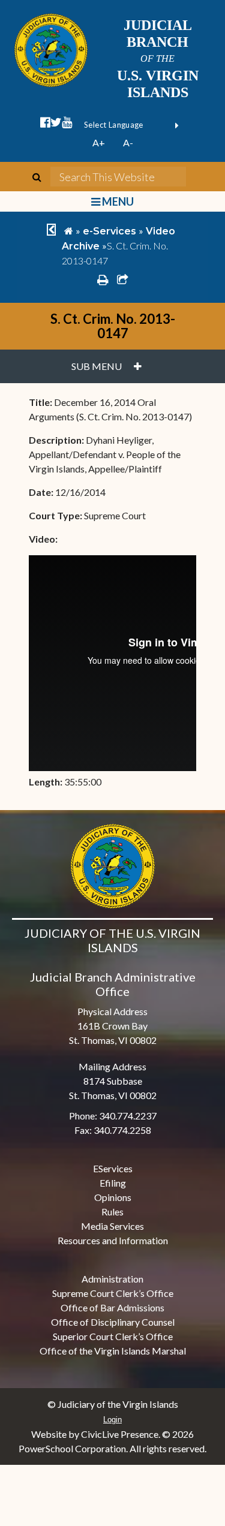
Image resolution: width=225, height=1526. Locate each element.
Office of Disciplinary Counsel (113, 1322)
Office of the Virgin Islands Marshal (113, 1350)
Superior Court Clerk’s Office (113, 1336)
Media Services (112, 1226)
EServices (113, 1168)
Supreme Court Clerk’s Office (112, 1293)
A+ (98, 142)
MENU (117, 201)
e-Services (109, 231)
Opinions (112, 1197)
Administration (112, 1278)
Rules (112, 1211)
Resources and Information (113, 1240)
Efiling (113, 1182)
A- (128, 142)
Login (112, 1419)
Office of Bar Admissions (112, 1307)
